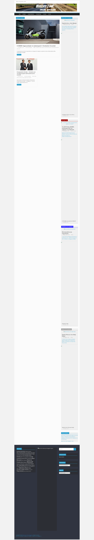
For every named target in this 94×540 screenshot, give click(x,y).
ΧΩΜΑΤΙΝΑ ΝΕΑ (31, 14)
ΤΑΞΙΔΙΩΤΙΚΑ (38, 14)
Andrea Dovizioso (21, 451)
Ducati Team (32, 454)
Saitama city (26, 77)
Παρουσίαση (20, 471)
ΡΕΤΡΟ (49, 14)
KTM (26, 458)
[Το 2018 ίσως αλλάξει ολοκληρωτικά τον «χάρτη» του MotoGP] (69, 122)
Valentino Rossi (23, 468)
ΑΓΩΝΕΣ (24, 14)
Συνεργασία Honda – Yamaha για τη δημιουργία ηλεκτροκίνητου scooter (26, 73)
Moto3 (25, 462)
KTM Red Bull (29, 458)
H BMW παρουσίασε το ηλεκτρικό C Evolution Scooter (36, 46)
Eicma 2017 (20, 455)
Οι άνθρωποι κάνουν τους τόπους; (68, 114)
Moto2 (22, 462)
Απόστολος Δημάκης (28, 47)
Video (29, 468)
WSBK (22, 469)
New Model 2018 (23, 465)
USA (19, 48)
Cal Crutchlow (28, 452)
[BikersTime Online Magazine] (46, 4)
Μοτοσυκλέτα (30, 469)
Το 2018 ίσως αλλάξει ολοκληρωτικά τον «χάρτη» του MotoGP (68, 128)
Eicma (17, 455)
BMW (34, 47)
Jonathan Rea (27, 456)
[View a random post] (77, 14)
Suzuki (32, 466)
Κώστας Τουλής (73, 130)
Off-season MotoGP (31, 465)
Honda (23, 77)
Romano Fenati (28, 466)
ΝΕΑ (19, 14)
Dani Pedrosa (22, 454)
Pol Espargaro (19, 466)
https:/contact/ (61, 456)
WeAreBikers (19, 469)
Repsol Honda (23, 466)
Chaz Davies (32, 452)
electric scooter (44, 47)
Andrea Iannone (28, 451)
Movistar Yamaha (24, 463)
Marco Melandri (24, 460)
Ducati (27, 454)
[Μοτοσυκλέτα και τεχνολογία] (69, 229)
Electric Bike (34, 76)
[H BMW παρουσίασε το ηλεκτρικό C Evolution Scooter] (38, 20)
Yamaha (30, 77)
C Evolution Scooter (39, 47)
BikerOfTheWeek (20, 452)
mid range (53, 47)
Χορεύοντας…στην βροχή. (69, 23)
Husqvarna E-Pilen (65, 323)
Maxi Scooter (49, 47)
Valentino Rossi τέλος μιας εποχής (68, 427)
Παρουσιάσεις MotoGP (27, 471)
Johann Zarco (22, 456)
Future (29, 455)
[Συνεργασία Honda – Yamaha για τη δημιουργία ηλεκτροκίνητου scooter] (26, 59)
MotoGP (30, 462)
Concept (18, 454)
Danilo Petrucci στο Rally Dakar (69, 335)
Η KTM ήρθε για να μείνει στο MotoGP (69, 221)
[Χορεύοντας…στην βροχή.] (70, 20)
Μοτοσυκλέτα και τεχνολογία (67, 232)
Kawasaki (22, 458)
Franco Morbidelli (25, 455)
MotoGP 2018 (19, 463)
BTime (73, 24)
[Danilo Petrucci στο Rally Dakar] (70, 331)
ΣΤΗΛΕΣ (44, 14)
